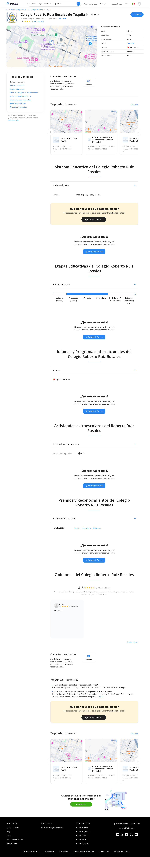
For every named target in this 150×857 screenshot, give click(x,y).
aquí (100, 697)
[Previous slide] (50, 132)
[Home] (7, 9)
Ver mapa (62, 18)
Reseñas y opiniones (18, 103)
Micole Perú (81, 839)
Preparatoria (135, 139)
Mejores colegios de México (52, 827)
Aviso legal (49, 851)
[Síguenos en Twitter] (122, 834)
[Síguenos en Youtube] (136, 834)
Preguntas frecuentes (18, 107)
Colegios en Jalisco (37, 9)
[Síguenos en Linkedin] (117, 834)
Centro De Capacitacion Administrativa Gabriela (103, 139)
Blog (8, 831)
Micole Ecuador (82, 843)
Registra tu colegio (90, 4)
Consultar (130, 43)
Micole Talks (12, 843)
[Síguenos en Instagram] (131, 834)
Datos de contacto (17, 82)
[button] (133, 3)
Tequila (48, 9)
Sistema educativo (17, 85)
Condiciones (104, 851)
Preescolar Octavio (69, 139)
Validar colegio (13, 120)
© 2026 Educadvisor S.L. (30, 851)
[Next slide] (138, 132)
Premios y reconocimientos (20, 100)
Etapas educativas (17, 89)
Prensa (9, 835)
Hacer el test (81, 804)
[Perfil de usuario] (140, 4)
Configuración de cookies (83, 851)
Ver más (134, 104)
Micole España (82, 827)
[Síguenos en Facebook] (126, 834)
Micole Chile (81, 835)
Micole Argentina (83, 831)
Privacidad (63, 851)
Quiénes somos (13, 827)
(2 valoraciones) (38, 21)
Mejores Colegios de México (19, 9)
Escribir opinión (132, 642)
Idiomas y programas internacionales (24, 93)
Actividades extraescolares (20, 96)
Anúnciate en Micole (15, 839)
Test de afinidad (116, 4)
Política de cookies (121, 851)
